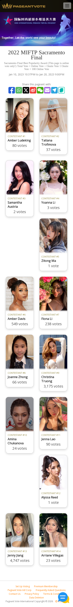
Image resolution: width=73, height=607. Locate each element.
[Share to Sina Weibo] (33, 90)
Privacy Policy (32, 593)
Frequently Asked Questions (51, 590)
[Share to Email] (47, 90)
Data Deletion (36, 597)
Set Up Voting (23, 586)
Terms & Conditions (53, 593)
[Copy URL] (61, 90)
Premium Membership (46, 586)
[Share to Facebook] (11, 90)
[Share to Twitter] (26, 90)
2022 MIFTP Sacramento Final (36, 54)
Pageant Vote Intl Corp (19, 590)
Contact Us (14, 593)
